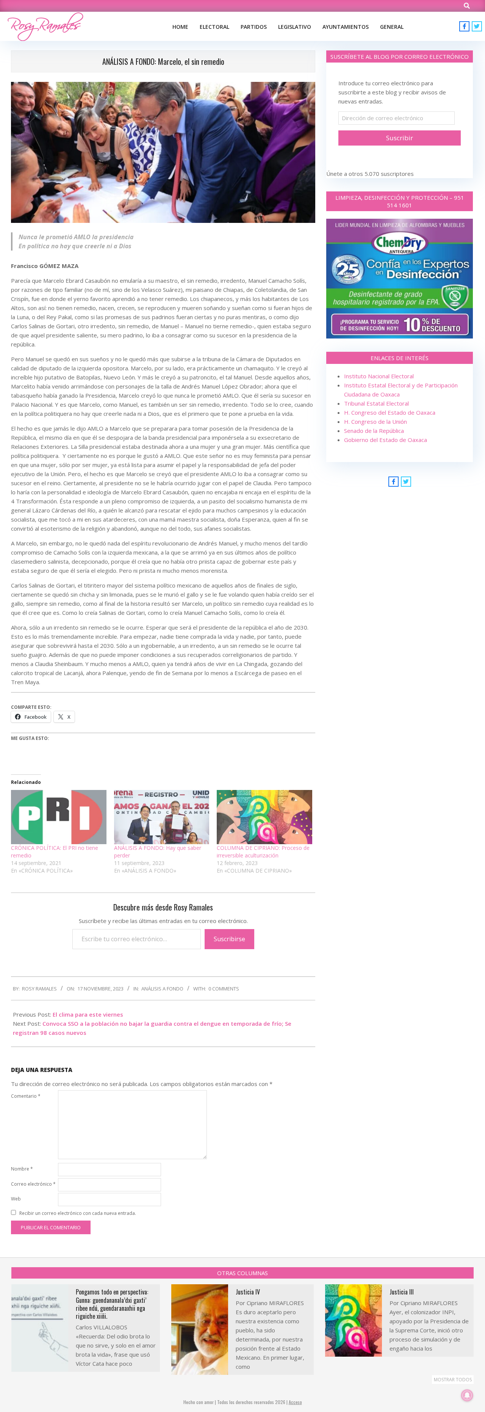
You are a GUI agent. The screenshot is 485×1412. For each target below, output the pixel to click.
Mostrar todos (453, 1379)
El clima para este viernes (88, 1014)
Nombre (22, 1169)
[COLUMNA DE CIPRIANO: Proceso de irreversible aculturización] (264, 817)
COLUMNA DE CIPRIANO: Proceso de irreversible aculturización (263, 851)
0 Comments (223, 988)
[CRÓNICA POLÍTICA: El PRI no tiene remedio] (58, 817)
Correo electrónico (33, 1184)
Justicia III (402, 1291)
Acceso (295, 1402)
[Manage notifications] (467, 1395)
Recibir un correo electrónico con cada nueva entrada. (77, 1213)
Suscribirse (229, 939)
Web (16, 1199)
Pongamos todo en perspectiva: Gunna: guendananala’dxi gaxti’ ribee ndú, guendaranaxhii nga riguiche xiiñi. (112, 1304)
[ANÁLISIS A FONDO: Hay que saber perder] (162, 817)
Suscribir (399, 137)
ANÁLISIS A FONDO (162, 988)
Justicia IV (248, 1291)
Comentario (26, 1096)
